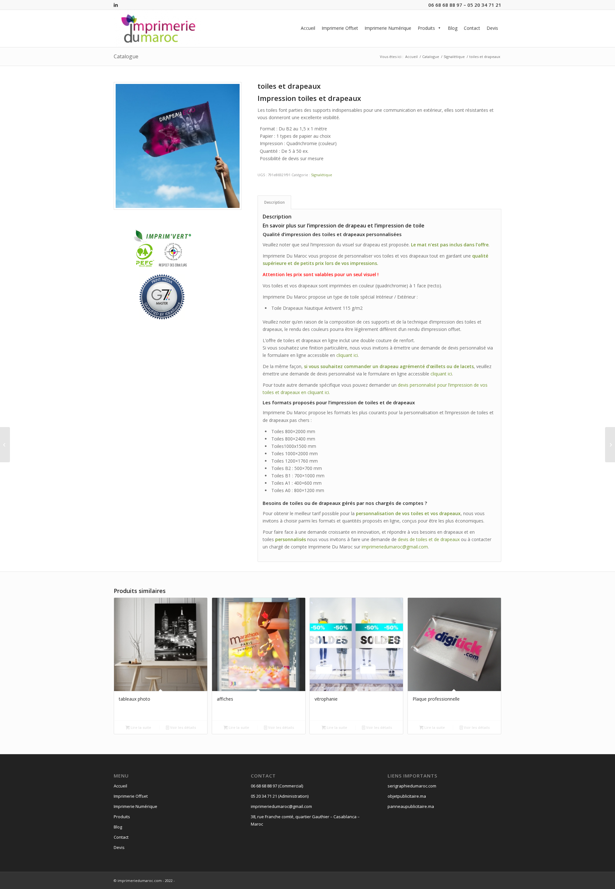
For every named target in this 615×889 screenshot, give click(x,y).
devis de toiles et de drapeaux (429, 539)
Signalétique (321, 174)
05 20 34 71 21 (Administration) (279, 796)
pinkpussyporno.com (363, 597)
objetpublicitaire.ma (407, 796)
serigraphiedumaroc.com (412, 786)
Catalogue (126, 56)
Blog (452, 28)
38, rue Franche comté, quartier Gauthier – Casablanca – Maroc (305, 820)
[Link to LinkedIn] (115, 5)
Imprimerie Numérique (388, 28)
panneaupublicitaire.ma (411, 806)
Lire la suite (140, 727)
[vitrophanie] (5, 444)
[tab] (274, 202)
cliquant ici (347, 355)
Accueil (308, 28)
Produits (426, 28)
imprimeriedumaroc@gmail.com (395, 547)
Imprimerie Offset (340, 28)
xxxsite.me (11, 575)
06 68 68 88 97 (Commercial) (277, 786)
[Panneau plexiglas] (610, 444)
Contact (472, 28)
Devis (492, 28)
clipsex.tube (330, 597)
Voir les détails (182, 727)
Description (274, 202)
